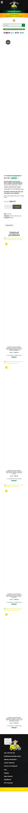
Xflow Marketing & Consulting (12, 789)
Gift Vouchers (8, 783)
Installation (7, 779)
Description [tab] (9, 225)
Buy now (18, 207)
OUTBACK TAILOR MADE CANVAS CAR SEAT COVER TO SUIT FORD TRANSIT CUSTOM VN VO (14, 472)
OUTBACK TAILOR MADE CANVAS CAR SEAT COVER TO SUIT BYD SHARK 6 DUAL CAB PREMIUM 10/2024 (14, 719)
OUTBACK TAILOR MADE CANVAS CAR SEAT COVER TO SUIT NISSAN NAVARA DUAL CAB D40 (14, 596)
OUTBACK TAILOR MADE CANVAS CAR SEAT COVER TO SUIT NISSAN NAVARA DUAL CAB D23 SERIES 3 (14, 348)
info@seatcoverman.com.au (15, 16)
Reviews (6, 773)
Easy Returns (8, 776)
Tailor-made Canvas (15, 216)
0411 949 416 (15, 14)
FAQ (5, 770)
